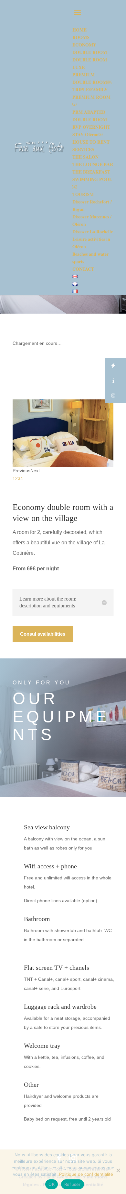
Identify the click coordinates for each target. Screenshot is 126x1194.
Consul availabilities (42, 634)
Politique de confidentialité (86, 1174)
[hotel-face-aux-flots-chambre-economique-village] (63, 465)
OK (51, 1184)
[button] (115, 365)
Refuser (72, 1184)
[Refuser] (118, 1170)
